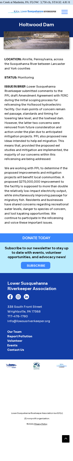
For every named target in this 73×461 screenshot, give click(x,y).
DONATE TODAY (36, 238)
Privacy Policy (40, 424)
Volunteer (14, 341)
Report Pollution (19, 336)
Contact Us (15, 350)
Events (12, 345)
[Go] (65, 439)
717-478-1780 (17, 316)
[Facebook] (10, 296)
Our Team (14, 332)
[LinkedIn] (26, 296)
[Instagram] (18, 296)
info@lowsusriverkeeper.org (28, 321)
